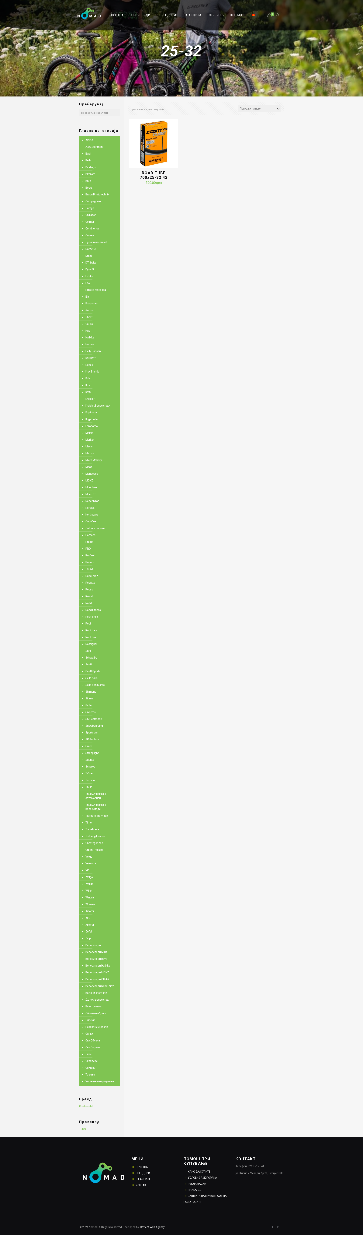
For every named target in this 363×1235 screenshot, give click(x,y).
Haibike (89, 337)
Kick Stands (92, 371)
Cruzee (89, 235)
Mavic (88, 446)
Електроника (93, 1006)
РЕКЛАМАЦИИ (197, 1183)
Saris (88, 650)
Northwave (92, 514)
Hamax (89, 344)
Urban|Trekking (94, 849)
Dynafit (89, 269)
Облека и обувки (95, 1013)
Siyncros (90, 712)
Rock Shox (91, 616)
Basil (88, 153)
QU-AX (89, 569)
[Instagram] (278, 1227)
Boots (88, 187)
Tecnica (90, 780)
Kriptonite (91, 412)
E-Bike (89, 276)
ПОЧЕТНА (142, 1167)
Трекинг (90, 1074)
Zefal (88, 931)
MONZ (89, 480)
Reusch (89, 589)
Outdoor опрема (95, 528)
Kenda (89, 364)
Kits (87, 385)
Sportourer (92, 732)
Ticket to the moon (96, 815)
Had (87, 330)
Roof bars (91, 630)
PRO (88, 548)
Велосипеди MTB (96, 951)
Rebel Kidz (91, 575)
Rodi (88, 623)
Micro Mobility (93, 460)
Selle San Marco (95, 684)
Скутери (90, 1067)
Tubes (83, 1128)
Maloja (89, 432)
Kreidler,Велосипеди (97, 405)
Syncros (90, 766)
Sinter (89, 705)
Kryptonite (91, 419)
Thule (88, 787)
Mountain (91, 487)
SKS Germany (93, 718)
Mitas (88, 466)
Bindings (90, 167)
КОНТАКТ (142, 1185)
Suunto (89, 759)
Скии (88, 1054)
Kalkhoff (90, 357)
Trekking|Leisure (95, 836)
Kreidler (90, 398)
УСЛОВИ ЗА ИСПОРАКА (202, 1177)
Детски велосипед (97, 999)
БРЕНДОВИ (143, 1173)
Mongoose (91, 473)
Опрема (90, 1020)
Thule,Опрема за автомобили (95, 795)
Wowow (90, 904)
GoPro (89, 323)
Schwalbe (91, 657)
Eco (87, 283)
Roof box (90, 637)
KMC (88, 392)
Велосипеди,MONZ (97, 972)
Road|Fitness (93, 609)
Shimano (90, 691)
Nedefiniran (92, 500)
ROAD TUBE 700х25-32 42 (154, 175)
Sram (88, 746)
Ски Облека (92, 1040)
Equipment (92, 303)
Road (88, 603)
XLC (87, 917)
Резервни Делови (96, 1026)
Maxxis (89, 453)
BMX (88, 180)
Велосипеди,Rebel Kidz (99, 986)
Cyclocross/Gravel (96, 242)
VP (87, 870)
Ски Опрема (92, 1047)
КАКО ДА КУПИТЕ (199, 1171)
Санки (89, 1033)
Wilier (88, 890)
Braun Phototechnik (97, 194)
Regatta (90, 582)
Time (88, 822)
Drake (88, 255)
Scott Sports (92, 671)
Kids (87, 378)
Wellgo (89, 883)
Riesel (89, 596)
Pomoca (90, 535)
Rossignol (91, 643)
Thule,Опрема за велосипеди (95, 806)
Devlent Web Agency (152, 1227)
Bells (88, 160)
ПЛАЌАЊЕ (194, 1189)
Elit (87, 296)
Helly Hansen (93, 351)
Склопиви (91, 1060)
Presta (89, 541)
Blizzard (90, 174)
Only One (90, 521)
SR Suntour (92, 739)
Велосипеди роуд (96, 958)
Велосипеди (93, 945)
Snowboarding (94, 725)
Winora (89, 897)
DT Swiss (90, 262)
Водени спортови (96, 992)
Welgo (89, 877)
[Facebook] (273, 1227)
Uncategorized (94, 843)
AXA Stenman (94, 146)
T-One (89, 773)
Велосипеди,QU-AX (97, 979)
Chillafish (90, 214)
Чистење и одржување (99, 1081)
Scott (88, 664)
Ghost (88, 317)
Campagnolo (93, 201)
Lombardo (91, 426)
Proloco (90, 562)
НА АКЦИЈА (143, 1179)
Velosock (90, 863)
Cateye (89, 208)
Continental (92, 228)
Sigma (89, 698)
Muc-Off (90, 494)
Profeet (90, 555)
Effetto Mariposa (95, 289)
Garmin (89, 310)
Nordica (90, 507)
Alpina (89, 140)
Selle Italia (91, 678)
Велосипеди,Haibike (97, 965)
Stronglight (92, 752)
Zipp (88, 938)
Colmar (89, 221)
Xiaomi (89, 911)
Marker (89, 439)
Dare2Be (90, 248)
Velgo (88, 856)
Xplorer (89, 924)
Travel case (92, 829)
